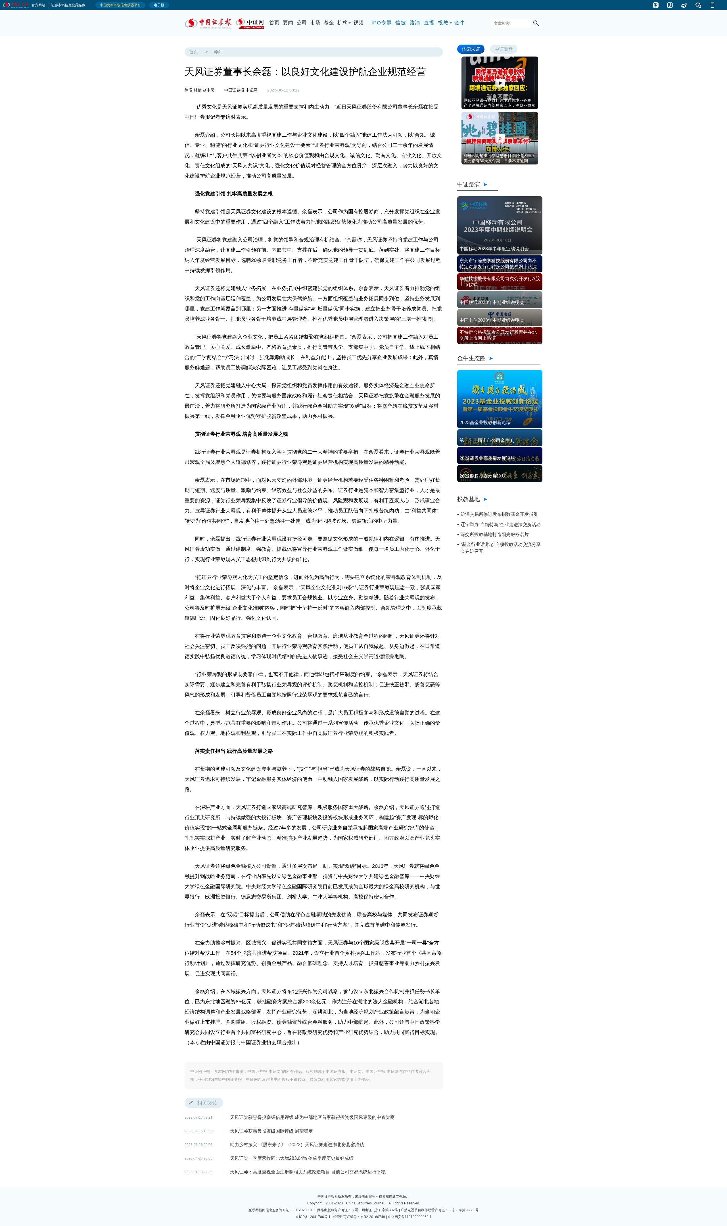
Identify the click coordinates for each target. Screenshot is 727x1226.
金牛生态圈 (498, 358)
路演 (415, 23)
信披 (400, 23)
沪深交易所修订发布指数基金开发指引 (499, 514)
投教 (443, 23)
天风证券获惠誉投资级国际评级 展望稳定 (271, 1131)
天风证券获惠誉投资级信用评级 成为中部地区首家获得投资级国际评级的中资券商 (312, 1117)
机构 (342, 23)
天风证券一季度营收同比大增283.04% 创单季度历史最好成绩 (292, 1158)
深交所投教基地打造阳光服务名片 (495, 534)
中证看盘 (504, 49)
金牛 (459, 23)
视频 (358, 23)
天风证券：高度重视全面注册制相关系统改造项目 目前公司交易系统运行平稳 (308, 1171)
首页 (274, 23)
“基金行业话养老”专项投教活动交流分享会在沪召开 (501, 548)
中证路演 (477, 184)
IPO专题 (381, 23)
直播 (429, 23)
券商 (218, 51)
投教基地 (468, 499)
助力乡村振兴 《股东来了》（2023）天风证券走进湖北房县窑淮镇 (297, 1144)
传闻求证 (471, 49)
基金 (329, 23)
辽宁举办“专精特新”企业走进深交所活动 (501, 524)
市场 (315, 23)
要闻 (288, 23)
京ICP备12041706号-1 (313, 1217)
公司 (301, 23)
